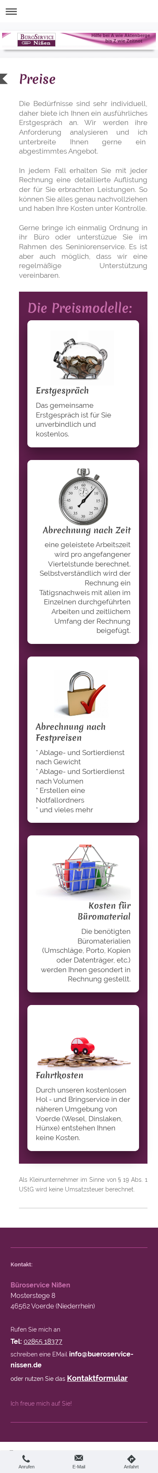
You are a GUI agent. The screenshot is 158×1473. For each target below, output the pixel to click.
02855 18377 (43, 1341)
